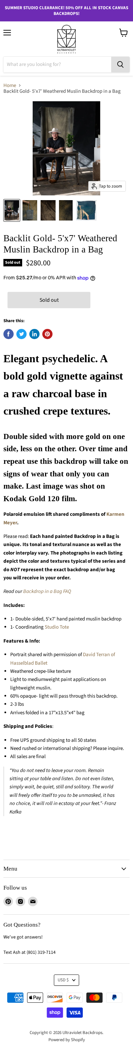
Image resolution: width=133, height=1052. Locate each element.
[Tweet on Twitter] (21, 334)
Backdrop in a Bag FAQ (47, 591)
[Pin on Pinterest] (47, 334)
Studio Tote (57, 627)
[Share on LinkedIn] (34, 334)
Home (9, 85)
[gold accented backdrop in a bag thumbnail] (30, 210)
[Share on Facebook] (8, 334)
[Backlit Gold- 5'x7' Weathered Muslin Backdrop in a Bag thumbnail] (12, 210)
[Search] (120, 64)
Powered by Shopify (66, 1040)
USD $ (63, 980)
